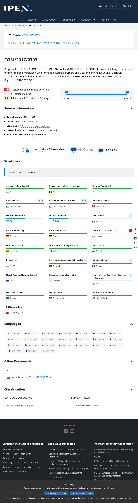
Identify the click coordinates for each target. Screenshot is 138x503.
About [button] (104, 19)
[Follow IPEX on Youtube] (72, 431)
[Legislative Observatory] (43, 150)
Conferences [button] (87, 19)
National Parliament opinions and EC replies (68, 468)
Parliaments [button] (67, 19)
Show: (11, 172)
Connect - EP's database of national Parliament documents (65, 462)
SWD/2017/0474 (52, 43)
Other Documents (18, 361)
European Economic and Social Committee (22, 467)
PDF (18, 333)
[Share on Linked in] (135, 238)
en (100, 5)
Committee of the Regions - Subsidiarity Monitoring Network (112, 467)
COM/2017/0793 (71, 43)
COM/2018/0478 (16, 43)
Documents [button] (48, 19)
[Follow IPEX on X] (66, 431)
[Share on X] (135, 233)
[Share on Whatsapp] (135, 242)
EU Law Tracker (56, 477)
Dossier (26, 35)
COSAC (97, 456)
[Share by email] (135, 247)
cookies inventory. (124, 498)
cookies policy (104, 498)
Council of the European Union (17, 453)
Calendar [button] (32, 19)
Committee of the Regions (15, 471)
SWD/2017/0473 (34, 43)
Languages (12, 324)
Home (7, 25)
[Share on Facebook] (135, 229)
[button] (22, 20)
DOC (13, 333)
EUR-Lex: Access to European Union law (67, 449)
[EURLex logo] (81, 150)
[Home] (18, 7)
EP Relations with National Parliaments (111, 461)
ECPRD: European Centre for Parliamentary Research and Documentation (113, 474)
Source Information (19, 108)
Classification (14, 389)
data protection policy (86, 498)
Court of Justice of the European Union (21, 462)
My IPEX (127, 5)
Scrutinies (12, 161)
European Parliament (12, 449)
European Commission (13, 458)
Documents (19, 25)
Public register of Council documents (65, 472)
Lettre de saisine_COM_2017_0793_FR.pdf (31, 377)
